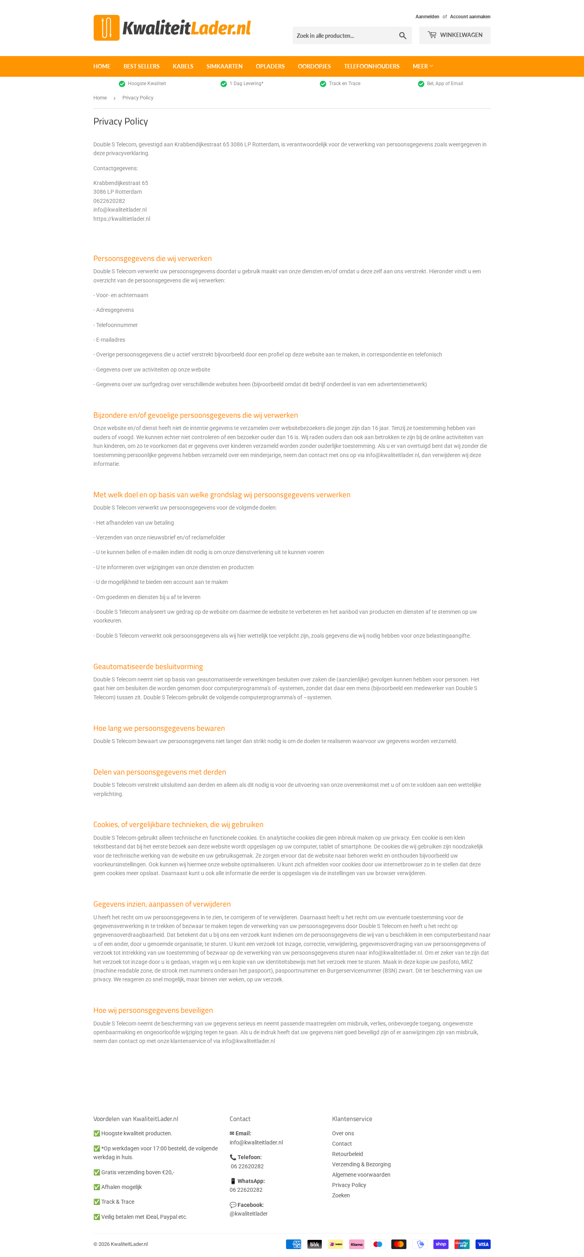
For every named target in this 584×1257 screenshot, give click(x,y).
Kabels (183, 66)
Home (101, 66)
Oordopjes (314, 66)
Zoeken (341, 1195)
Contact (342, 1143)
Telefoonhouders (372, 66)
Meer (421, 66)
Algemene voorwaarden (361, 1174)
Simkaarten (225, 66)
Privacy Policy (349, 1185)
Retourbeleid (347, 1154)
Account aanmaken (470, 16)
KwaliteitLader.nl (129, 1244)
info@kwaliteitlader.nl (256, 1142)
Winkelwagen (461, 34)
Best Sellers (142, 66)
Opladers (270, 66)
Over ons (343, 1133)
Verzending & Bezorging (361, 1164)
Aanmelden (427, 16)
